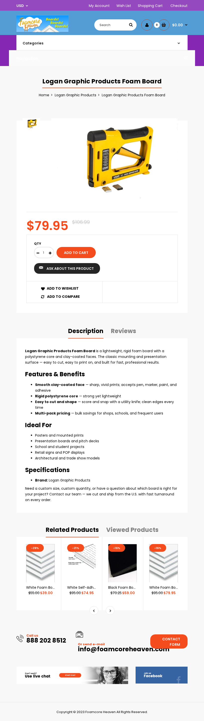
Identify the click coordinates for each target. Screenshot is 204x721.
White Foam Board (42, 587)
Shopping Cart (150, 5)
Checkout (179, 5)
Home (44, 95)
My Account (99, 5)
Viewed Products (132, 530)
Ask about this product (70, 268)
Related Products (72, 530)
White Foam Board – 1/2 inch (174, 587)
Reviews (123, 331)
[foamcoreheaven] (42, 31)
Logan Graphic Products (75, 95)
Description (85, 331)
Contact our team (65, 494)
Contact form (171, 642)
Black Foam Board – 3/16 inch (133, 587)
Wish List (123, 5)
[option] (114, 160)
